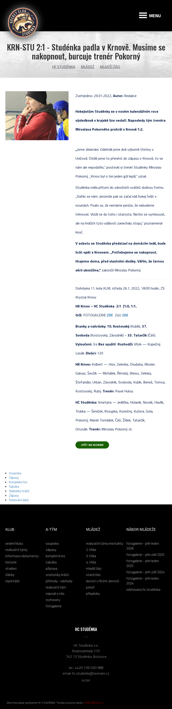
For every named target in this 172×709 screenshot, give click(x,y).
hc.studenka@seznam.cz (90, 673)
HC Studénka (63, 66)
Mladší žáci (110, 66)
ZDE (110, 315)
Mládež (87, 66)
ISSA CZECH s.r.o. (94, 703)
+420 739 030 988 (89, 667)
